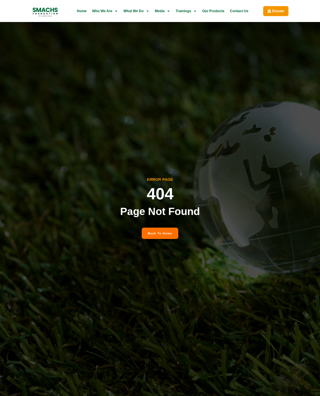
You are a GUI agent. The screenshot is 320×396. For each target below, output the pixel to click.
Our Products (213, 11)
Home (82, 11)
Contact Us (239, 11)
